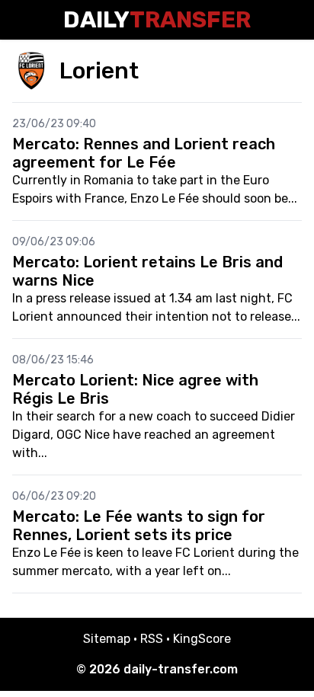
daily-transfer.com (180, 669)
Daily (157, 20)
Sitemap (106, 638)
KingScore (202, 638)
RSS (151, 638)
